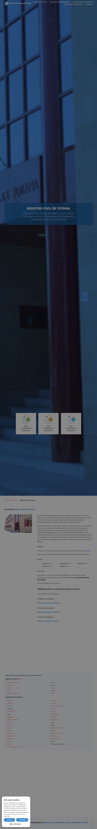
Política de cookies (16, 816)
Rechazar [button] (22, 820)
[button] (16, 824)
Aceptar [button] (9, 820)
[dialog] (16, 811)
